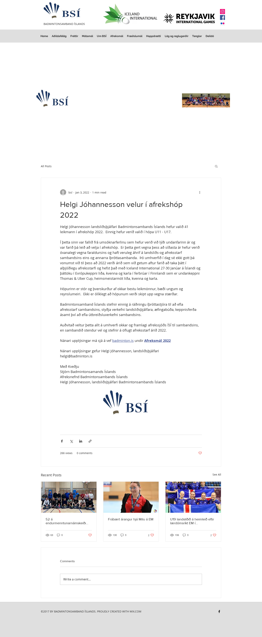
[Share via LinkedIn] (80, 441)
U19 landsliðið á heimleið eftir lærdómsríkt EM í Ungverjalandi (192, 521)
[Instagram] (222, 11)
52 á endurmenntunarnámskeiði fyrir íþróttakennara (66, 521)
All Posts (46, 166)
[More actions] (199, 192)
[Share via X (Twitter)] (71, 441)
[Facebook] (222, 17)
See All (217, 474)
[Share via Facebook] (62, 441)
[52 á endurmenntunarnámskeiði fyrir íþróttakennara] (68, 497)
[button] (176, 36)
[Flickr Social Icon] (222, 23)
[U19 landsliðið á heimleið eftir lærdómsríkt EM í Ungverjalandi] (193, 497)
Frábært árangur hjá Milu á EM (130, 519)
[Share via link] (90, 441)
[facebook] (219, 611)
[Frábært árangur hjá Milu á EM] (131, 497)
